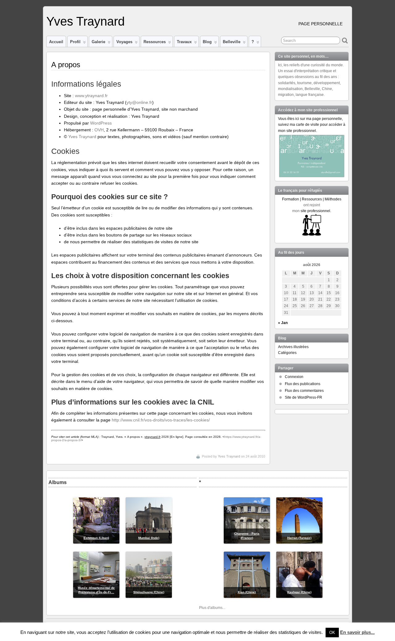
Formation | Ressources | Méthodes (311, 199)
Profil (75, 41)
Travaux (184, 41)
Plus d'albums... (212, 608)
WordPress (101, 123)
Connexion (294, 377)
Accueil (56, 41)
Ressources (154, 41)
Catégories (287, 353)
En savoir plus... (357, 632)
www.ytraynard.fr (91, 95)
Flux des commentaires (304, 390)
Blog (207, 41)
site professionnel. (316, 211)
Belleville (231, 41)
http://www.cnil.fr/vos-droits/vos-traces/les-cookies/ (161, 419)
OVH (99, 129)
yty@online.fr (139, 102)
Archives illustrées (293, 347)
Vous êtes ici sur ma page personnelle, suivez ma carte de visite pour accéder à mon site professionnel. (311, 125)
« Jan (283, 323)
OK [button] (332, 632)
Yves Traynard (85, 21)
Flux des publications (302, 384)
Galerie (98, 41)
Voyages (124, 41)
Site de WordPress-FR (303, 397)
